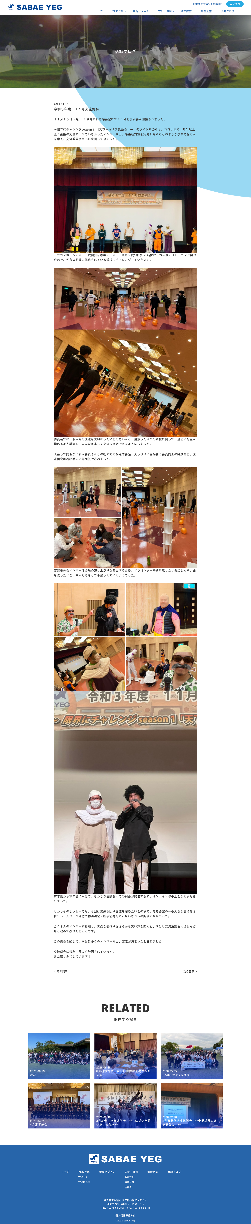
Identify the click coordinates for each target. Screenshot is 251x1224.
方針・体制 (165, 11)
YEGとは (118, 11)
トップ (99, 11)
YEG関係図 (84, 1182)
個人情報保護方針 (125, 1215)
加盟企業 (206, 11)
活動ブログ (228, 11)
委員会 (128, 1187)
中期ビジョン (141, 11)
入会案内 (235, 4)
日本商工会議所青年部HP (207, 4)
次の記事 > (190, 971)
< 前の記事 (61, 971)
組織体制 (129, 1182)
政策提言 (186, 11)
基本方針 (129, 1177)
